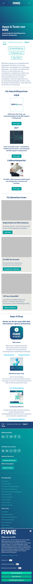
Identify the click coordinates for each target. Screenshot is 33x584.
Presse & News (5, 502)
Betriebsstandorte (7, 514)
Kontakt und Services (15, 42)
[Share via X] (19, 436)
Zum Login (16, 123)
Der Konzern (5, 481)
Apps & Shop (16, 58)
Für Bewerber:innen (17, 53)
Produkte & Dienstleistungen (10, 486)
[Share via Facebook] (7, 436)
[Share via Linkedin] (3, 436)
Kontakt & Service (6, 505)
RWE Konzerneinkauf (7, 520)
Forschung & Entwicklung (9, 489)
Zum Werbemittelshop (16, 388)
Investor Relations (6, 497)
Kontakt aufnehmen (9, 460)
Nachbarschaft (6, 500)
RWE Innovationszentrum (9, 517)
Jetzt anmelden (8, 468)
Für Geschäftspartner (16, 48)
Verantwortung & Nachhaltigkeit (11, 492)
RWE (4, 42)
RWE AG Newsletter (7, 528)
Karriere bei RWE (6, 494)
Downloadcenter (6, 522)
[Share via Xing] (15, 436)
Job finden (4, 512)
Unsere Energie (6, 484)
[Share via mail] (11, 436)
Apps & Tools (5, 525)
